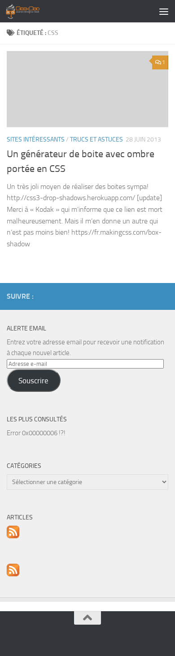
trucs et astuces (96, 139)
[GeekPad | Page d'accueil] (28, 11)
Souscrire (33, 380)
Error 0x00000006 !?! (36, 433)
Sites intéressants (36, 139)
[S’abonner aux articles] (13, 536)
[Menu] (164, 11)
